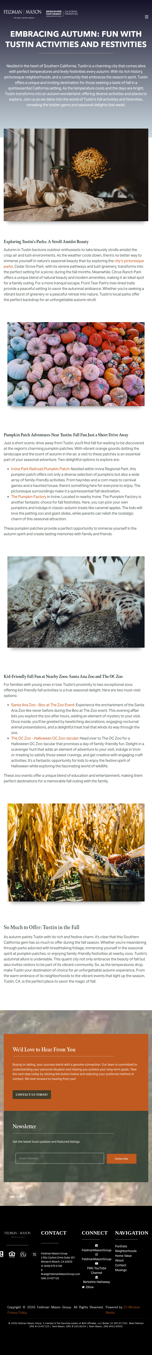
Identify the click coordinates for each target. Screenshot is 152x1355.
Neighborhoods (126, 1251)
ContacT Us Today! (32, 1094)
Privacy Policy (16, 1312)
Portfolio (121, 1246)
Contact (120, 1265)
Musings (121, 1270)
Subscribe (121, 1158)
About (119, 1260)
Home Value (123, 1256)
